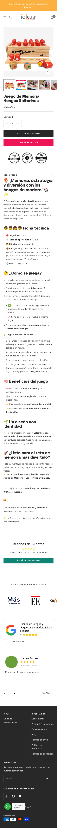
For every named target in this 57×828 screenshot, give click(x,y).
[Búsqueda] (10, 17)
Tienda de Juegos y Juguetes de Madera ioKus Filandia (36, 627)
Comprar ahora (28, 142)
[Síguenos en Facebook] (7, 796)
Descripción (10, 175)
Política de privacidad (42, 753)
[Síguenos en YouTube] (20, 796)
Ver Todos (47, 693)
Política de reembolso (36, 747)
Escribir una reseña (28, 560)
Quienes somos (39, 729)
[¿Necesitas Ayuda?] (7, 806)
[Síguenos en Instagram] (13, 796)
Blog (33, 734)
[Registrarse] (47, 778)
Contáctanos (37, 718)
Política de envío (39, 739)
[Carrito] (52, 17)
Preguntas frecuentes (42, 724)
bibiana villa (27, 658)
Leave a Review (17, 641)
